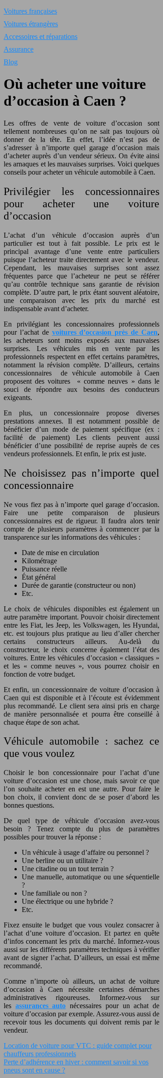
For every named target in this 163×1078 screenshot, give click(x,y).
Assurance (19, 49)
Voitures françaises (30, 11)
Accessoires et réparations (40, 36)
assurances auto (40, 1006)
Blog (11, 62)
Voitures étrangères (31, 24)
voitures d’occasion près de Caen (105, 332)
